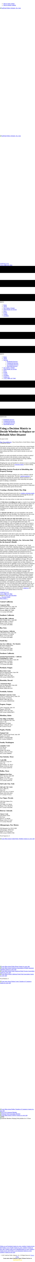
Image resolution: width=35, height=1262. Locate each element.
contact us (26, 588)
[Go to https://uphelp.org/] (17, 902)
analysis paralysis (25, 476)
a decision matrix (19, 464)
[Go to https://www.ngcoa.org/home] (17, 1112)
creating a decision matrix (27, 493)
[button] (4, 263)
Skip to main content (8, 3)
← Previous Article (5, 597)
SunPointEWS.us (17, 1260)
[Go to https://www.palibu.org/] (17, 1110)
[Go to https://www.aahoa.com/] (17, 971)
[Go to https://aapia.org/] (17, 968)
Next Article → (4, 598)
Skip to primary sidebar (9, 5)
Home (1, 442)
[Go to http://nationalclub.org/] (17, 1114)
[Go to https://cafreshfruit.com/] (17, 974)
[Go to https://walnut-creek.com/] (17, 1045)
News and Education (7, 442)
